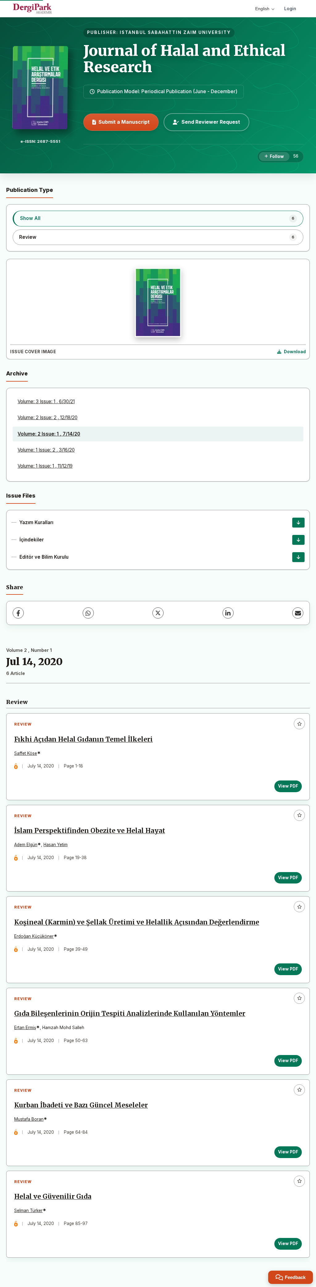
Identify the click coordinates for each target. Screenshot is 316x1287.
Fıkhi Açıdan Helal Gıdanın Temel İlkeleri (83, 739)
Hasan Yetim (56, 844)
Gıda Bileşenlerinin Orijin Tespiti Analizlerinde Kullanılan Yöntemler (129, 1014)
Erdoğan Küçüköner (34, 936)
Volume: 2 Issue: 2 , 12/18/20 (47, 417)
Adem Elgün (25, 844)
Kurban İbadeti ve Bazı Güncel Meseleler (81, 1105)
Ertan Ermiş (25, 1027)
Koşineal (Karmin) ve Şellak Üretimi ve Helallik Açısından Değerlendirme (136, 922)
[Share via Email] (297, 613)
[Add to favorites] (299, 723)
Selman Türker (28, 1210)
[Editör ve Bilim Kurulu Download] (298, 557)
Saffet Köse (25, 753)
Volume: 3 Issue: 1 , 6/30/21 (46, 401)
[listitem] (158, 218)
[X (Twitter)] (158, 613)
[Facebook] (18, 613)
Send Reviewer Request (210, 122)
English (262, 8)
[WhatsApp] (88, 613)
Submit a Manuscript (124, 122)
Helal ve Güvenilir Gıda (52, 1197)
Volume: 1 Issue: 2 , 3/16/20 (46, 450)
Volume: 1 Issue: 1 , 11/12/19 (45, 466)
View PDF (288, 786)
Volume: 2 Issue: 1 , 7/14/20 (49, 434)
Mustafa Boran (29, 1119)
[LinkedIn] (228, 613)
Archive (17, 373)
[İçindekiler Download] (298, 540)
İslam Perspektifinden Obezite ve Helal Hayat (89, 831)
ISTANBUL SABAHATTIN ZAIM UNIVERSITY (175, 32)
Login (290, 8)
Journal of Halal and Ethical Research (184, 58)
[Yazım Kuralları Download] (298, 523)
